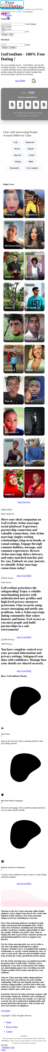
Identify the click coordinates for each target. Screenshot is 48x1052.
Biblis (31, 162)
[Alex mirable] (13, 421)
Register (8, 15)
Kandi (31, 155)
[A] (34, 421)
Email (27, 45)
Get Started (5, 1011)
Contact (9, 1031)
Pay (11, 34)
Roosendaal (14, 168)
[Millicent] (34, 359)
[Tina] (34, 452)
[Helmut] (13, 297)
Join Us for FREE (24, 576)
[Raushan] (13, 359)
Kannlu (31, 149)
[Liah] (13, 452)
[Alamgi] (13, 266)
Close (12, 1047)
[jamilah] (13, 483)
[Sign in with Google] (34, 81)
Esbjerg (18, 162)
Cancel (4, 34)
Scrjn (16, 142)
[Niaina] (34, 483)
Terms (8, 1022)
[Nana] (13, 390)
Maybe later (24, 550)
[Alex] (34, 390)
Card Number (30, 24)
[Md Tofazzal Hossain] (13, 235)
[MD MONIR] (34, 297)
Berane (17, 149)
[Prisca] (34, 266)
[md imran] (34, 203)
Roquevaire (30, 142)
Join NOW (20, 80)
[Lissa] (34, 235)
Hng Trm (17, 155)
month (8, 27)
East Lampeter (32, 168)
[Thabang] (13, 203)
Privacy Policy (12, 1027)
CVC (27, 32)
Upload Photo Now (25, 545)
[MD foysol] (34, 328)
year (9, 29)
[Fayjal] (13, 328)
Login (7, 13)
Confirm (12, 48)
